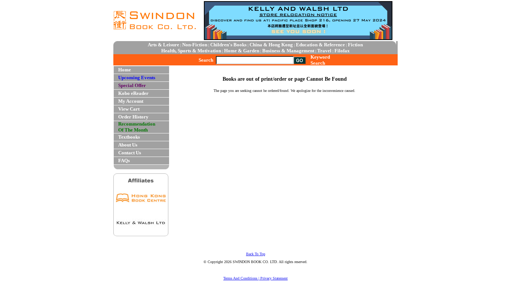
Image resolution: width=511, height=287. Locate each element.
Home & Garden (241, 50)
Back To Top (255, 254)
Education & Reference (320, 44)
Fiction (355, 44)
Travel (324, 50)
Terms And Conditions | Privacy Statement (255, 278)
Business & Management (288, 50)
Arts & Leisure (163, 44)
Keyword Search (320, 60)
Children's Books (228, 44)
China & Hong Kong (271, 44)
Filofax (342, 50)
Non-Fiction (194, 44)
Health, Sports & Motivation (191, 50)
